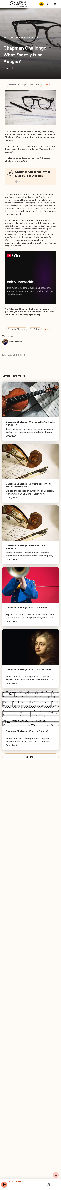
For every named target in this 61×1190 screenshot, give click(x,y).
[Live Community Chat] (56, 1175)
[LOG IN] (55, 4)
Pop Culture (35, 85)
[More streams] (48, 1184)
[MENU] (5, 4)
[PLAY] (10, 173)
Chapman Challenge (16, 85)
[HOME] (18, 4)
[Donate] (41, 4)
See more (49, 85)
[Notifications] (48, 4)
